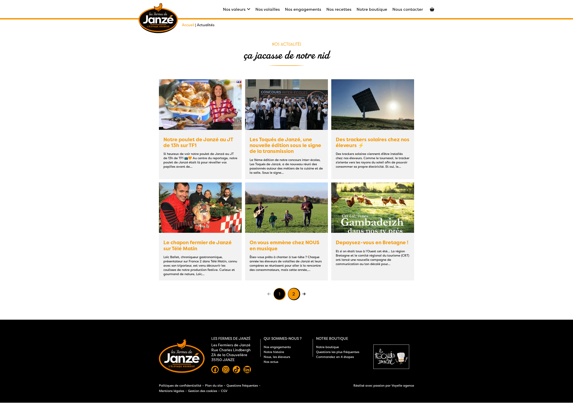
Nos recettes (338, 9)
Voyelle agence (402, 385)
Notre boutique (372, 9)
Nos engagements (303, 9)
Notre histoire (274, 352)
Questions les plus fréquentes (337, 352)
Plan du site (214, 385)
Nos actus (271, 362)
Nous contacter (407, 9)
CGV (224, 391)
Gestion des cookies (202, 391)
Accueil (188, 24)
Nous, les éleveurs (277, 357)
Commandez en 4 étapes (335, 357)
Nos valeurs (234, 9)
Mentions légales (171, 391)
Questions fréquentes (242, 385)
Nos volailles (267, 9)
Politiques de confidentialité (180, 385)
